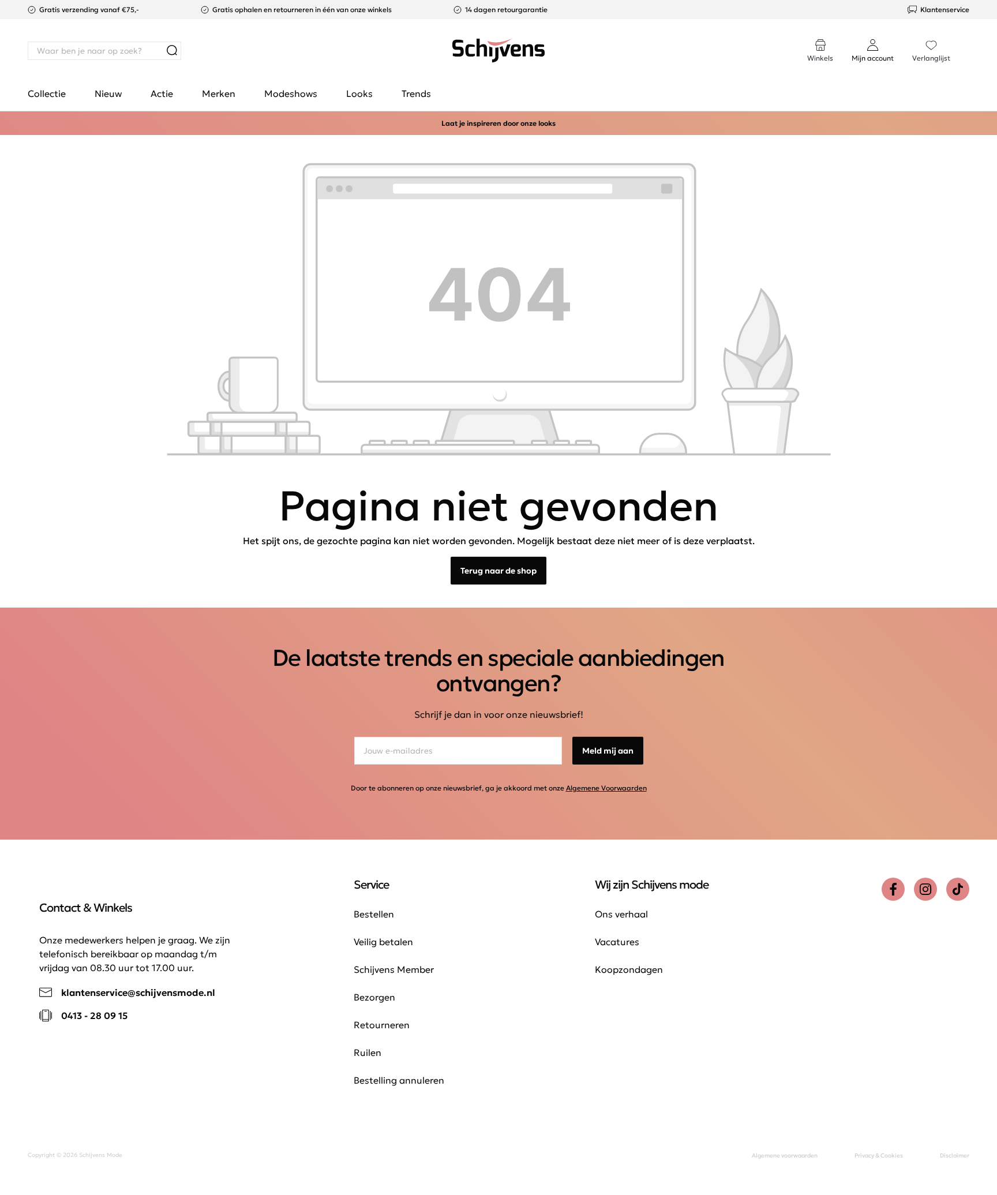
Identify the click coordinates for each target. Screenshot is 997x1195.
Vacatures (617, 941)
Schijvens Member (394, 969)
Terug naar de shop (498, 570)
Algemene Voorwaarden (606, 788)
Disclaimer (954, 1155)
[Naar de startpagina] (498, 51)
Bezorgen (374, 997)
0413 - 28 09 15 (94, 1015)
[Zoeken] (172, 51)
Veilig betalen (383, 941)
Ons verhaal (621, 914)
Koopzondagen (629, 969)
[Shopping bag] (968, 39)
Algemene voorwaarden (785, 1155)
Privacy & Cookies (878, 1155)
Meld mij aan (608, 751)
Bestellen (374, 914)
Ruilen (367, 1052)
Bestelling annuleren (399, 1080)
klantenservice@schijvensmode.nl (138, 992)
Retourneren (382, 1025)
